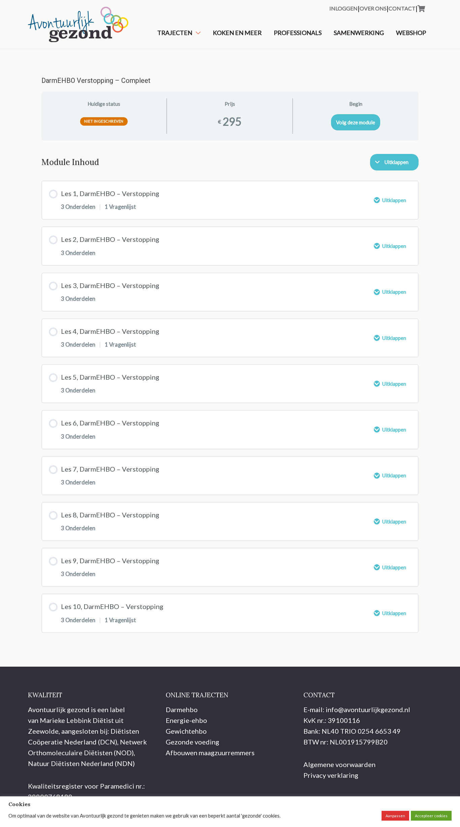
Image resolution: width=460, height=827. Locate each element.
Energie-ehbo (186, 720)
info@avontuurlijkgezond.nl (368, 709)
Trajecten (174, 32)
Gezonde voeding (192, 742)
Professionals (298, 32)
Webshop (411, 32)
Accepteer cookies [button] (431, 816)
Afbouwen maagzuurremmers (210, 753)
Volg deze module (355, 122)
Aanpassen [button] (395, 816)
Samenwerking (359, 32)
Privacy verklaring (330, 775)
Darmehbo (182, 709)
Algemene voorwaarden (339, 764)
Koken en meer (237, 32)
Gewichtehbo (186, 731)
